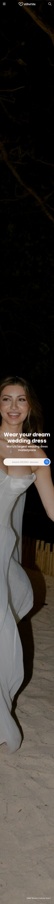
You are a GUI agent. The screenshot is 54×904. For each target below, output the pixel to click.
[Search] (50, 4)
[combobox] (27, 462)
